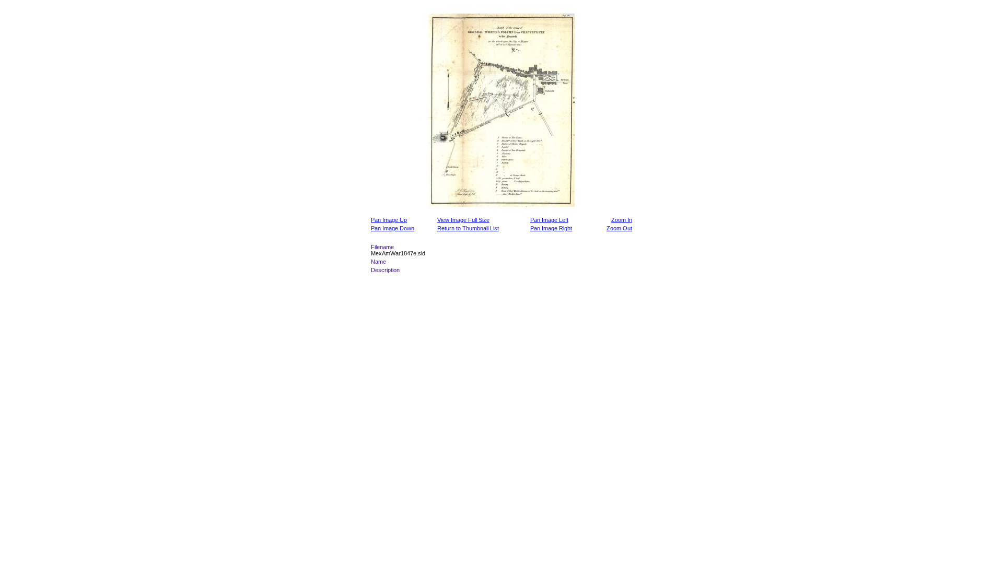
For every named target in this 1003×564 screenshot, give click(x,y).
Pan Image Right (551, 228)
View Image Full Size (463, 220)
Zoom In (621, 220)
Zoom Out (619, 228)
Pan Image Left (549, 220)
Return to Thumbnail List (468, 228)
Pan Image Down (392, 228)
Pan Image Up (389, 220)
